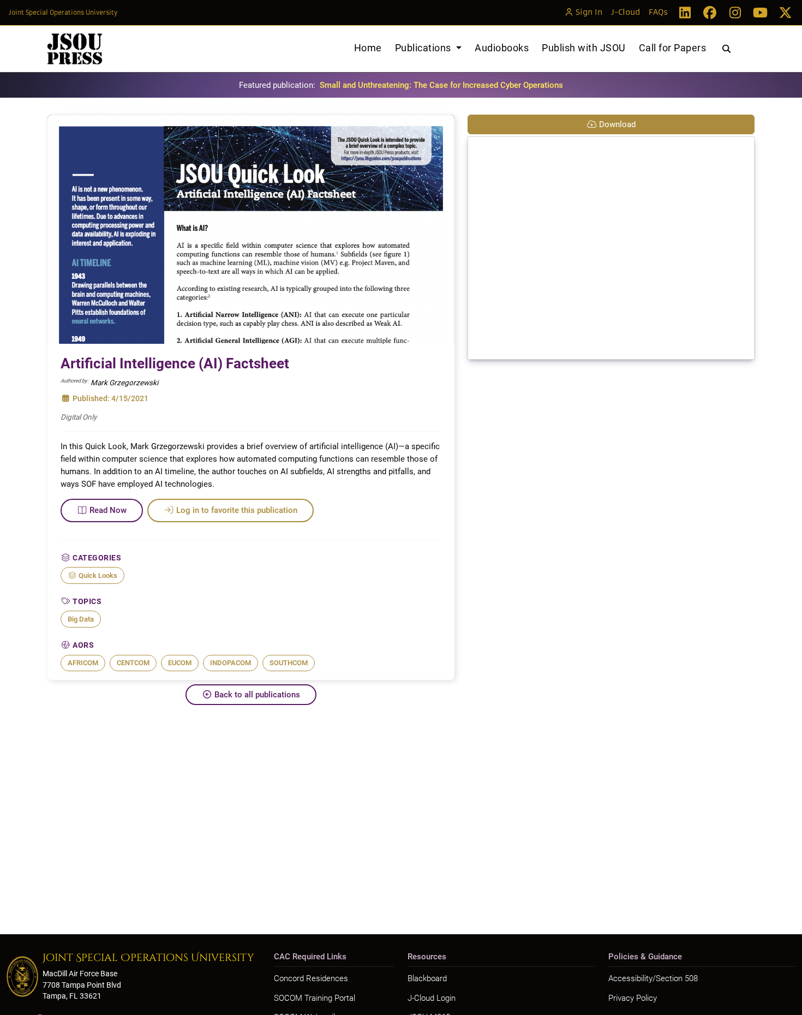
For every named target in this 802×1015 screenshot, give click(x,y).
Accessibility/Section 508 (653, 978)
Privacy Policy (632, 998)
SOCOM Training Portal (314, 998)
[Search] (726, 49)
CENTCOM (133, 663)
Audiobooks (502, 47)
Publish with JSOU (584, 47)
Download (617, 124)
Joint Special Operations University (63, 12)
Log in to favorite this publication (236, 510)
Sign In (589, 12)
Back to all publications (257, 695)
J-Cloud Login (432, 998)
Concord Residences (311, 978)
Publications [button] (424, 47)
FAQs (658, 12)
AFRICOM (83, 663)
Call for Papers (673, 47)
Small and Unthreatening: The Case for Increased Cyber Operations (441, 85)
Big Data (81, 619)
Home (368, 47)
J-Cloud (625, 12)
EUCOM (179, 663)
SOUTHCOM (289, 663)
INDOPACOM (230, 663)
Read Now (108, 510)
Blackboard (427, 978)
